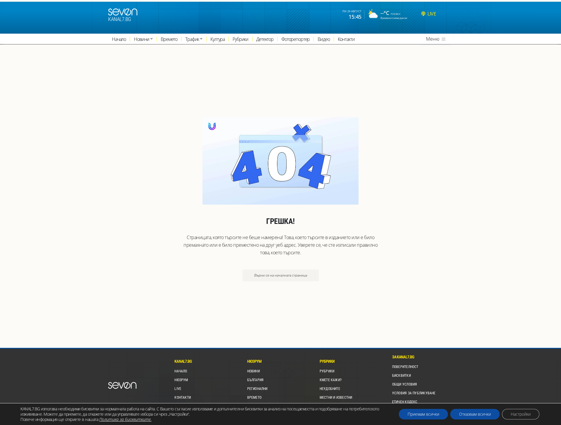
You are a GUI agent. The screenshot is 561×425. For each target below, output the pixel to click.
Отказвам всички (475, 414)
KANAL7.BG (119, 19)
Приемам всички (423, 414)
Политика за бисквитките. (125, 419)
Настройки (521, 414)
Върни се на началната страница (280, 275)
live (431, 14)
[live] (423, 13)
